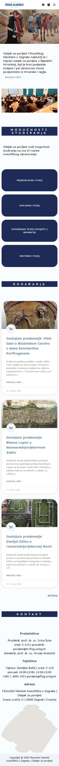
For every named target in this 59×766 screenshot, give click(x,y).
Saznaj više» (13, 77)
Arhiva (52, 595)
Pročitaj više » (14, 382)
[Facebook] (43, 5)
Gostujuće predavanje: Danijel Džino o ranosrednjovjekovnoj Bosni (29, 541)
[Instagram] (49, 5)
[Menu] (54, 4)
